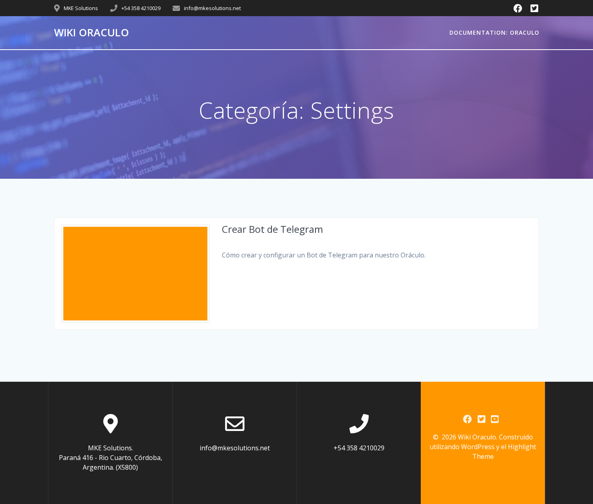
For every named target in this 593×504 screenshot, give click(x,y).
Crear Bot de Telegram (272, 229)
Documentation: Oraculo (494, 32)
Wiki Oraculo (91, 32)
